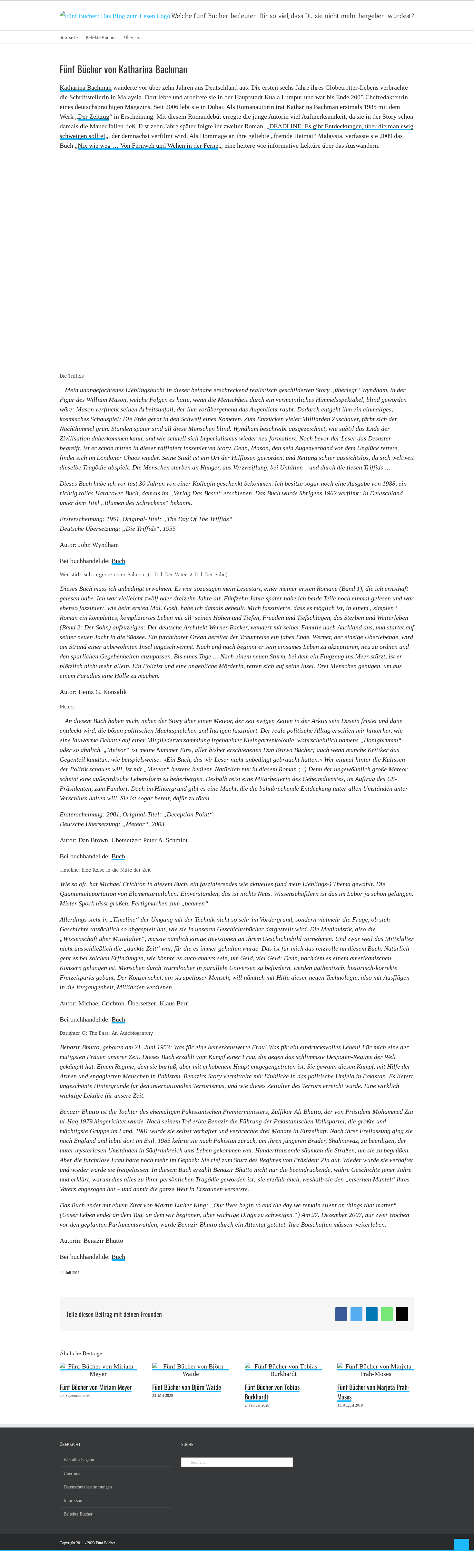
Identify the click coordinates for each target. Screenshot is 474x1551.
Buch (118, 560)
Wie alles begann (79, 1459)
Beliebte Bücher (78, 1514)
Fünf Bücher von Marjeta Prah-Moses (373, 1391)
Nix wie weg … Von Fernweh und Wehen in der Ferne (148, 145)
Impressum (74, 1500)
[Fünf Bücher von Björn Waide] (190, 1366)
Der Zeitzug (93, 116)
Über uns (72, 1473)
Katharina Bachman (86, 87)
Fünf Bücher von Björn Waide (186, 1387)
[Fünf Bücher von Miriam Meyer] (98, 1366)
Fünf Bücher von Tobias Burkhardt (272, 1391)
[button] (152, 37)
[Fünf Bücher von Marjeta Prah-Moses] (375, 1366)
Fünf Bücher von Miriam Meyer (96, 1387)
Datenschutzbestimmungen (88, 1487)
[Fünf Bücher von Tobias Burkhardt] (283, 1366)
